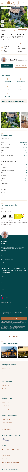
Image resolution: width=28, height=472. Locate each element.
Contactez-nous (6, 392)
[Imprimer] (15, 30)
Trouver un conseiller (7, 375)
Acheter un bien (6, 368)
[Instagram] (8, 449)
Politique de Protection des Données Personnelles (13, 313)
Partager (21, 30)
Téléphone (4, 295)
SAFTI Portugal (6, 409)
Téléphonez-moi (7, 255)
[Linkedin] (18, 449)
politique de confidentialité (9, 327)
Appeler (6, 66)
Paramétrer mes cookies (7, 466)
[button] (24, 215)
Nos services (5, 385)
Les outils (4, 426)
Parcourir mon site (8, 259)
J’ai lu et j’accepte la (13, 312)
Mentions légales (6, 455)
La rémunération (6, 429)
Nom (2, 282)
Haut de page (13, 336)
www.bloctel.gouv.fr (5, 326)
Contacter (14, 318)
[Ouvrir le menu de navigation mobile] (2, 3)
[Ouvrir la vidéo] (2, 25)
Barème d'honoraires (7, 458)
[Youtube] (13, 449)
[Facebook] (3, 449)
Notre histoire (5, 388)
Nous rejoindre (6, 419)
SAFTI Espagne (6, 405)
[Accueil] (13, 3)
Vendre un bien (6, 371)
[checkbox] (2, 312)
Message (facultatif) (6, 302)
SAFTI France (5, 402)
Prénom (3, 276)
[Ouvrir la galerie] (14, 17)
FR (23, 3)
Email (2, 289)
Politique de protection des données (10, 462)
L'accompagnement (7, 422)
